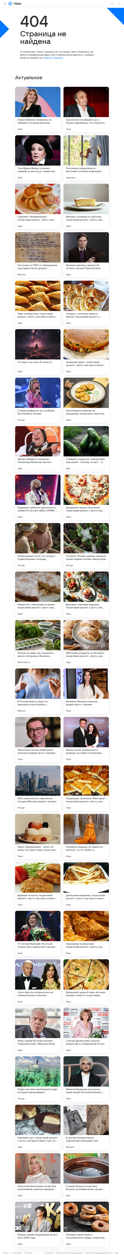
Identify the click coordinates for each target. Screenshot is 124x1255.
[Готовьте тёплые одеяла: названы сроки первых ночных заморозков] (86, 545)
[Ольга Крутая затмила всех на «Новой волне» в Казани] (37, 982)
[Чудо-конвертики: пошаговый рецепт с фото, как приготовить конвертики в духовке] (37, 303)
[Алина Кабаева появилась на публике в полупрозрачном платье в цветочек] (37, 109)
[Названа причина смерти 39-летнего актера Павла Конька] (86, 255)
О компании (17, 1253)
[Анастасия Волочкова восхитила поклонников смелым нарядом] (37, 1176)
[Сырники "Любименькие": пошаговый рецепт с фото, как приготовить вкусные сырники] (37, 206)
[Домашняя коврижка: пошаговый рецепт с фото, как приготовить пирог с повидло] (86, 885)
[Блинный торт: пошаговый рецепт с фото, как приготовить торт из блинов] (37, 1127)
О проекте (49, 1253)
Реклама (28, 1253)
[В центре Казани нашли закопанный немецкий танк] (86, 1127)
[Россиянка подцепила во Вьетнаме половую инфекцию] (86, 158)
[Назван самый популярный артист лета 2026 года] (37, 1224)
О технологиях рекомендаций (69, 1253)
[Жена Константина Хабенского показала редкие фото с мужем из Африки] (37, 739)
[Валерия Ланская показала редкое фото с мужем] (86, 691)
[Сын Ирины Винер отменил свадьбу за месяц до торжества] (37, 158)
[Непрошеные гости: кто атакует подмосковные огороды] (37, 545)
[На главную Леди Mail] (16, 3)
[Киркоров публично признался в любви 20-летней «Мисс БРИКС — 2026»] (37, 497)
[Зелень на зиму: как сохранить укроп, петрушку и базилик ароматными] (37, 642)
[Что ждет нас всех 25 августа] (37, 352)
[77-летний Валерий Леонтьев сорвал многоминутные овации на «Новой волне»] (37, 933)
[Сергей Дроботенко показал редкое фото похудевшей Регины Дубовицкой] (86, 1030)
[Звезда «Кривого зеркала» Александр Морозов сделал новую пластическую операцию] (37, 449)
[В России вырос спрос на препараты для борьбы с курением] (37, 691)
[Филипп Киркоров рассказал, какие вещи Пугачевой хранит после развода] (86, 1079)
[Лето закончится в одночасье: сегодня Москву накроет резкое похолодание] (37, 788)
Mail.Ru (6, 1253)
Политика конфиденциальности (99, 1253)
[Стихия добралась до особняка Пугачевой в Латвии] (37, 400)
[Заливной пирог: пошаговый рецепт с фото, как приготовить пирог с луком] (86, 352)
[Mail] (10, 3)
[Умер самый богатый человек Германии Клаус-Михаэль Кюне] (37, 1030)
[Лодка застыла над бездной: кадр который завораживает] (37, 1079)
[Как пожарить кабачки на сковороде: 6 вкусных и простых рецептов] (86, 400)
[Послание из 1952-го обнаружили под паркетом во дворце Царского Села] (37, 255)
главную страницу (53, 57)
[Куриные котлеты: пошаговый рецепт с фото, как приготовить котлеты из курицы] (37, 885)
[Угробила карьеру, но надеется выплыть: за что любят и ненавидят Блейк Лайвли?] (86, 836)
